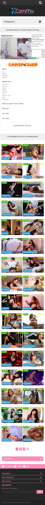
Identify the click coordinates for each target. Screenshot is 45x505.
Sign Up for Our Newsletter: (9, 488)
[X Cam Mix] (22, 11)
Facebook (8, 466)
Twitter (19, 466)
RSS (27, 466)
